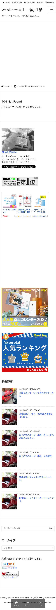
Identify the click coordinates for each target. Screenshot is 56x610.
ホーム (7, 86)
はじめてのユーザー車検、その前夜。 (36, 456)
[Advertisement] (28, 52)
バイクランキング (10, 577)
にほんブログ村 (9, 567)
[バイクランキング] (10, 573)
